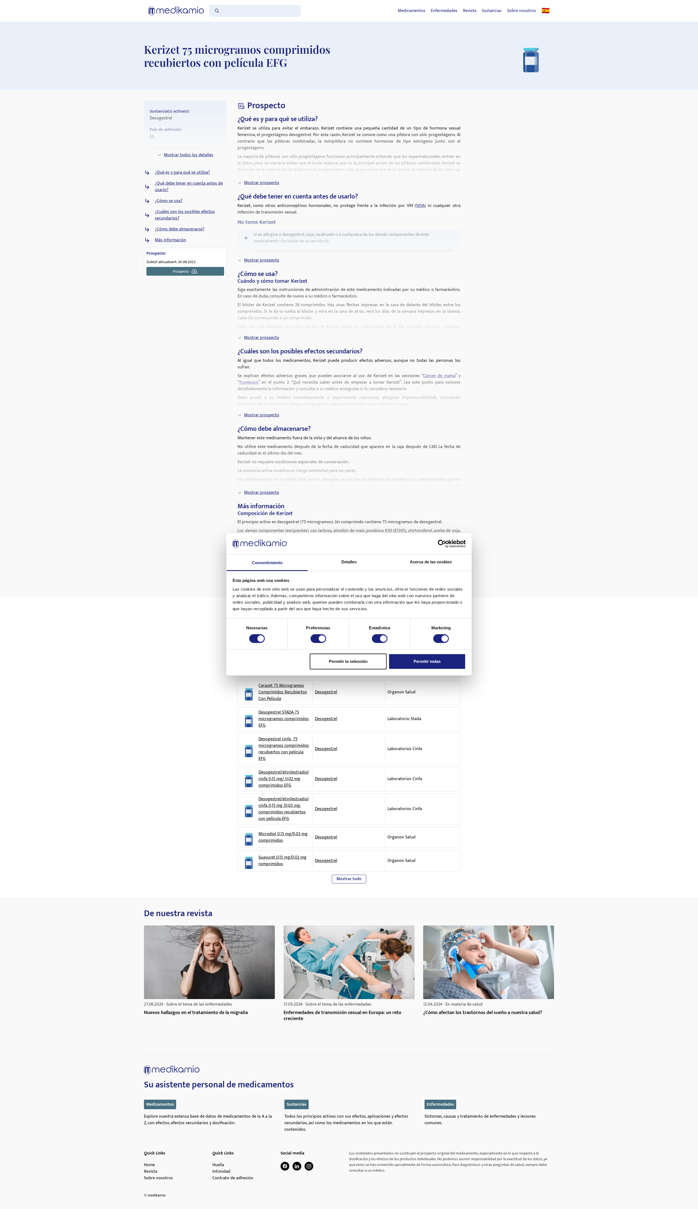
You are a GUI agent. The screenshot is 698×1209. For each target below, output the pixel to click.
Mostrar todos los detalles (188, 155)
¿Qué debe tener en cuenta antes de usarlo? (189, 186)
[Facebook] (285, 1166)
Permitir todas (427, 661)
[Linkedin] (297, 1166)
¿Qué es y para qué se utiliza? (182, 172)
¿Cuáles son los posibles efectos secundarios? (185, 215)
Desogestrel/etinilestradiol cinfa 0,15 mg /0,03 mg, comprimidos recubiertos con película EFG (283, 809)
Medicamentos (411, 11)
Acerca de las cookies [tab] (431, 562)
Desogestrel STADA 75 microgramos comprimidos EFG (283, 719)
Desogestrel (326, 692)
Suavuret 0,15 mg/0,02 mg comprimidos (282, 860)
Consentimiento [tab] (267, 562)
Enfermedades (444, 11)
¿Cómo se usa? (168, 201)
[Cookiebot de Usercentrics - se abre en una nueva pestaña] (442, 544)
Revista (469, 11)
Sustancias (492, 11)
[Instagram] (309, 1166)
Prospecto (181, 271)
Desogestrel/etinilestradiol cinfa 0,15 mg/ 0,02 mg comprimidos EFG (283, 779)
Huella (218, 1165)
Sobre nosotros (521, 11)
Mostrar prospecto (261, 183)
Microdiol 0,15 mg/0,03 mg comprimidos (283, 837)
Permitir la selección (348, 661)
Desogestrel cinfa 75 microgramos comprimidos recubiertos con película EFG (283, 749)
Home (149, 1165)
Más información (170, 240)
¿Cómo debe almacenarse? (179, 229)
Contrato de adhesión (232, 1178)
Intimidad (221, 1171)
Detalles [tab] (349, 562)
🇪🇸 (545, 11)
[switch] (318, 638)
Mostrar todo (349, 879)
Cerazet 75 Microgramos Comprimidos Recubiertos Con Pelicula (282, 692)
